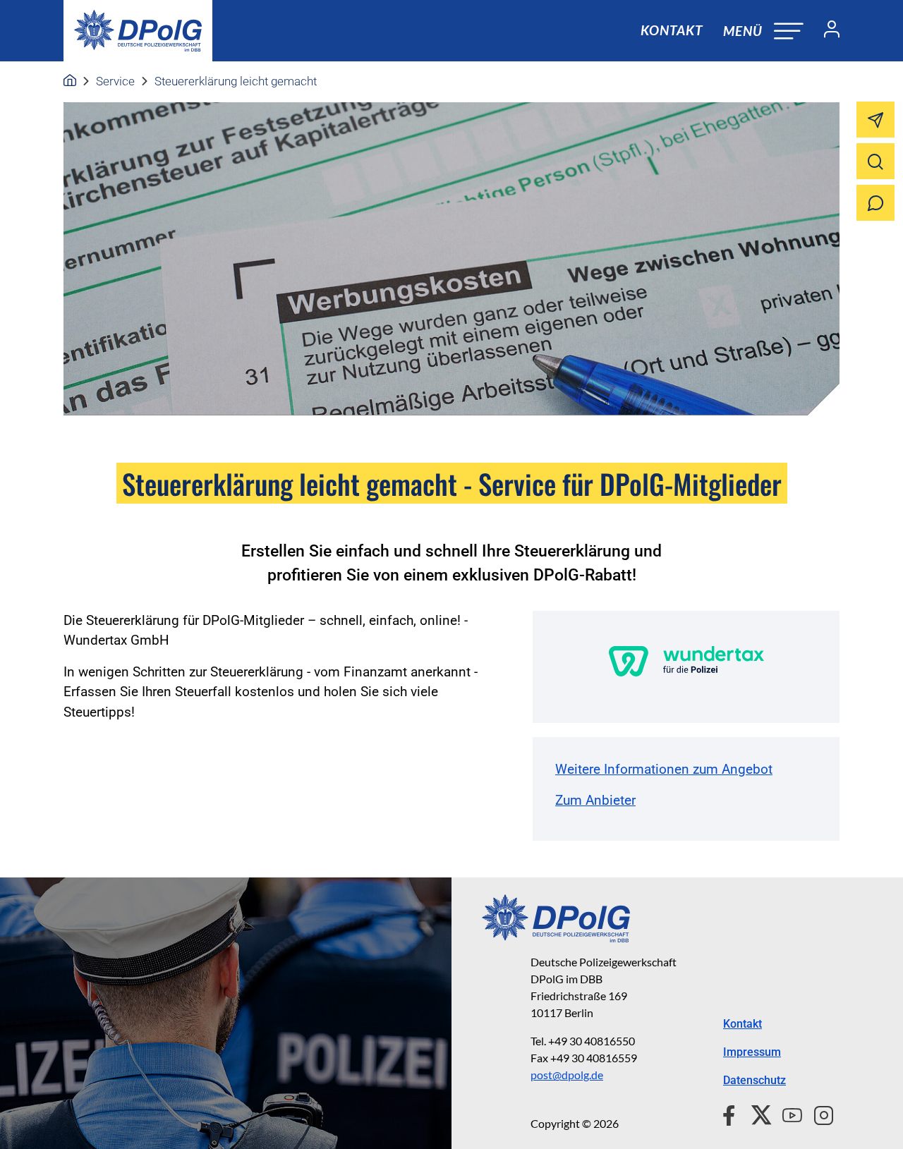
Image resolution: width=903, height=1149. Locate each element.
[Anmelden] (826, 31)
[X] (756, 1113)
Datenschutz (754, 1080)
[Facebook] (732, 1113)
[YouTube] (786, 1113)
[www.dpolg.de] (69, 81)
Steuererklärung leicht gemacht (235, 81)
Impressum (752, 1052)
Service (115, 81)
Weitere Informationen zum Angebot (663, 769)
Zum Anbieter (595, 800)
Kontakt (672, 30)
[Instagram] (818, 1113)
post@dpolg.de (567, 1074)
